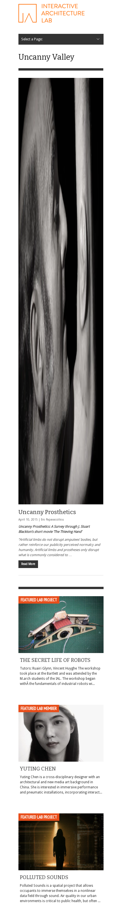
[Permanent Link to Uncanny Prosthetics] (60, 291)
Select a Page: (32, 39)
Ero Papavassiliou (52, 519)
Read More (28, 563)
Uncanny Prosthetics (47, 512)
